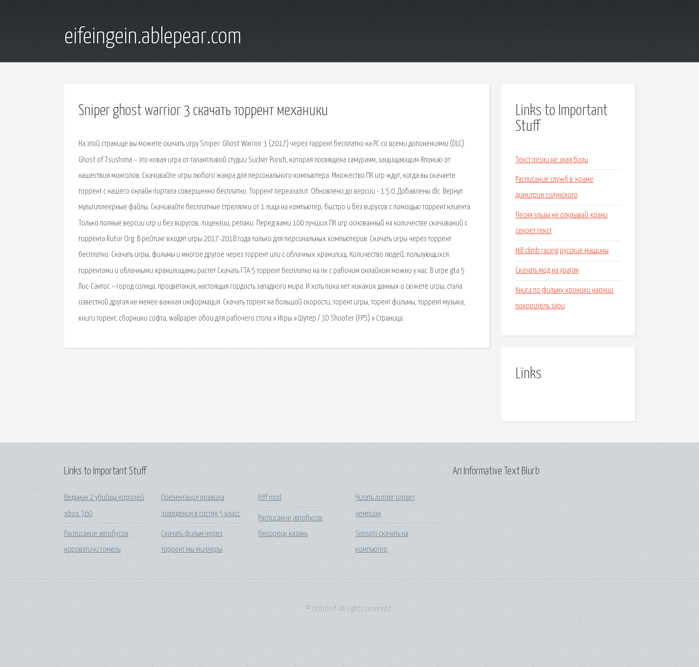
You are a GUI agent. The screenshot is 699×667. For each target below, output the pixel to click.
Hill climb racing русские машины (562, 251)
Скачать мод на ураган (547, 270)
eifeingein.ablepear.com (153, 37)
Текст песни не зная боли (551, 160)
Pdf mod (270, 498)
